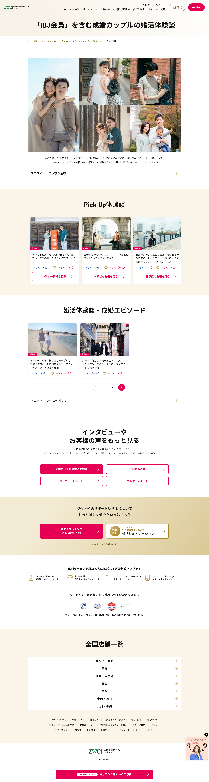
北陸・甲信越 (104, 676)
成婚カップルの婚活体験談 (45, 41)
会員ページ (159, 5)
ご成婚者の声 (137, 469)
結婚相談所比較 (121, 9)
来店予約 (196, 7)
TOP (28, 41)
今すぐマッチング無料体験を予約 (71, 531)
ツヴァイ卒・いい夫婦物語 (61, 725)
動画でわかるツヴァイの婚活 (113, 725)
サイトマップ (61, 730)
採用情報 (91, 730)
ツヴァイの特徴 (71, 9)
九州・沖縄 (104, 706)
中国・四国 (104, 699)
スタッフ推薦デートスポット (146, 725)
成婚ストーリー (87, 725)
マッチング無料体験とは (104, 544)
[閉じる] (206, 735)
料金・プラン (90, 9)
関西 (104, 691)
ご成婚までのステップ (114, 720)
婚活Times (152, 720)
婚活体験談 (139, 9)
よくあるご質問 (156, 9)
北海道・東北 (104, 661)
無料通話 (177, 7)
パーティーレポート (71, 480)
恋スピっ (150, 730)
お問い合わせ (107, 730)
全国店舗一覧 (104, 644)
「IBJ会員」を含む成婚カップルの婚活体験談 (82, 41)
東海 (104, 683)
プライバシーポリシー (129, 730)
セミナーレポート (137, 480)
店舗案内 (105, 9)
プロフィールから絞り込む (48, 173)
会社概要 (145, 5)
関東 (104, 668)
